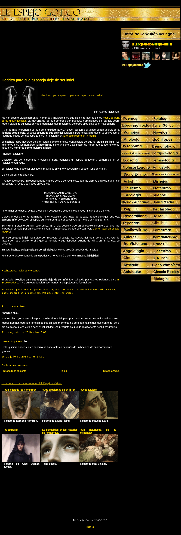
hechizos (48, 289)
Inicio (64, 370)
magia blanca (18, 292)
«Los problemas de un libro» (59, 389)
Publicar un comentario (15, 365)
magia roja (33, 292)
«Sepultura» (11, 429)
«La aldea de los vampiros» (20, 389)
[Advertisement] (30, 50)
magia (5, 292)
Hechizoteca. (9, 270)
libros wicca (107, 289)
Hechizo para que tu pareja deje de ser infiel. (38, 80)
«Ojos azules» (88, 389)
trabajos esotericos (53, 292)
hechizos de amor (65, 289)
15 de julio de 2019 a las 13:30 (23, 356)
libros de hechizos (88, 289)
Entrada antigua (110, 370)
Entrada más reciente (14, 370)
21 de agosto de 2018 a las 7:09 (24, 332)
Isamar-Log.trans (12, 341)
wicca (69, 292)
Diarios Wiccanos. (30, 270)
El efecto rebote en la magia (79, 135)
